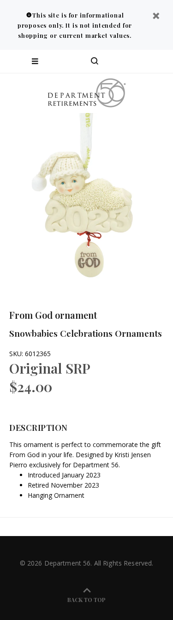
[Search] (94, 61)
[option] (86, 199)
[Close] (155, 17)
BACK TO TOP (86, 599)
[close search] (158, 61)
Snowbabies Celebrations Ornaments (85, 333)
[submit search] (128, 61)
